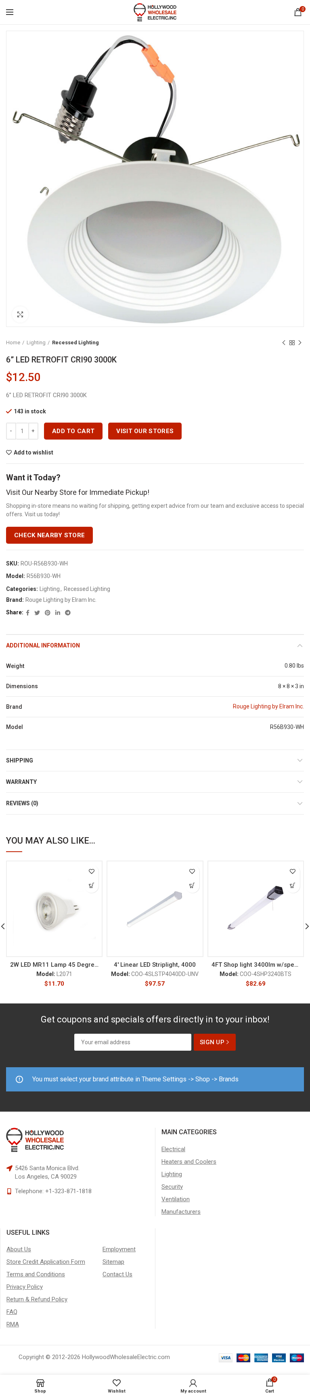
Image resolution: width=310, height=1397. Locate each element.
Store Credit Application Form (45, 1261)
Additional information (43, 645)
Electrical (173, 1149)
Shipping (19, 760)
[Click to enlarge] (20, 314)
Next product (300, 343)
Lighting (36, 342)
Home (13, 342)
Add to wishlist (33, 452)
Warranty (21, 782)
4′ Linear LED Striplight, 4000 (155, 964)
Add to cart (73, 431)
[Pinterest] (47, 612)
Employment (119, 1249)
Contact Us (117, 1274)
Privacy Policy (24, 1286)
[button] (91, 886)
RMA (12, 1324)
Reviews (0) (22, 803)
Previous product (284, 343)
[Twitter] (37, 612)
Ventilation (175, 1199)
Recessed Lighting (75, 342)
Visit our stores (145, 431)
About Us (18, 1249)
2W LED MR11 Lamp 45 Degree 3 (54, 964)
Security (172, 1186)
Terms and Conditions (35, 1274)
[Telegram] (68, 612)
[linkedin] (58, 612)
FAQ (11, 1311)
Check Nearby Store (49, 535)
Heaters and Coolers (188, 1161)
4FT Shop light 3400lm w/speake (256, 964)
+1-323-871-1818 (68, 1191)
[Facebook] (27, 612)
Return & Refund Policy (36, 1299)
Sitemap (113, 1261)
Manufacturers (181, 1211)
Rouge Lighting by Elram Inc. (60, 600)
